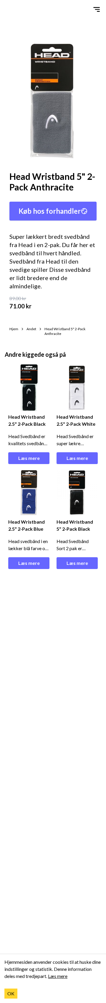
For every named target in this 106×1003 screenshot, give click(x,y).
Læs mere (29, 458)
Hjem (13, 329)
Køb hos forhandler (50, 211)
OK (10, 993)
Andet (31, 329)
